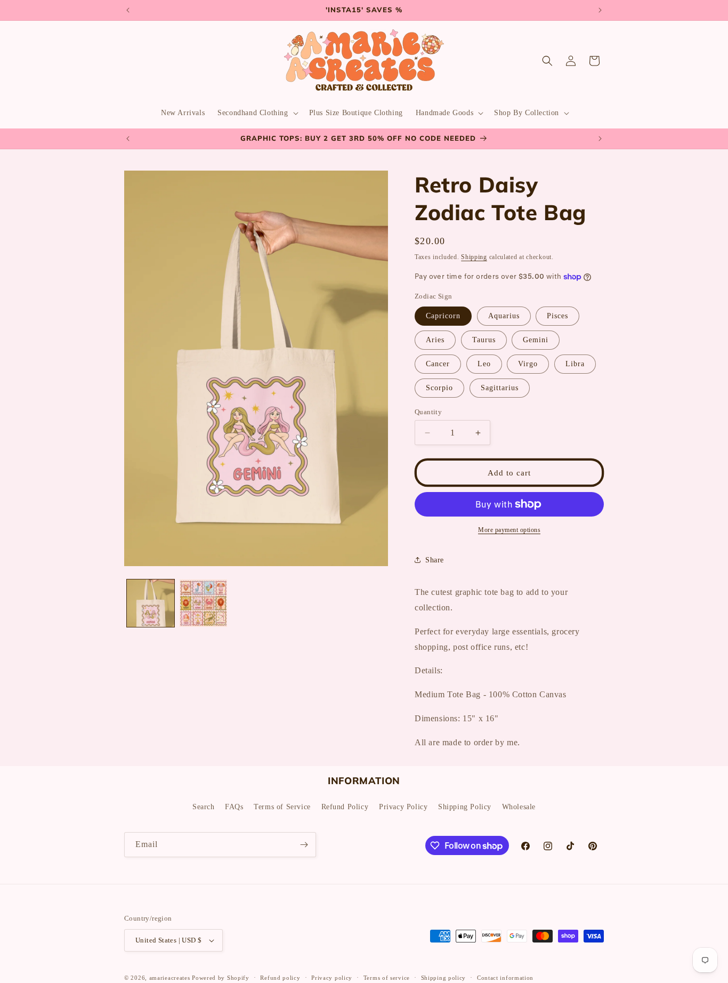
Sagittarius (500, 388)
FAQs (234, 807)
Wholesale (519, 807)
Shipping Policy (464, 807)
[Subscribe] (304, 844)
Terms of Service (282, 807)
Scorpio (439, 388)
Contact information (505, 977)
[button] (256, 113)
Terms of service (386, 977)
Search (203, 807)
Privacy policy (331, 977)
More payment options (509, 530)
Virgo (528, 364)
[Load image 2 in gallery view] (203, 603)
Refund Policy (345, 807)
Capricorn (443, 316)
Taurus (484, 340)
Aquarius (504, 316)
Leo (484, 364)
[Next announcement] (600, 10)
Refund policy (280, 977)
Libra (575, 364)
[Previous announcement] (128, 10)
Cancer (438, 364)
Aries (435, 340)
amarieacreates (169, 977)
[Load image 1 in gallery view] (150, 603)
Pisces (557, 316)
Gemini (535, 340)
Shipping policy (443, 977)
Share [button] (434, 560)
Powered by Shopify (220, 977)
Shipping (474, 257)
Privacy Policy (403, 807)
